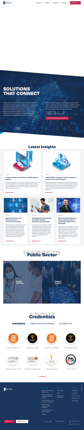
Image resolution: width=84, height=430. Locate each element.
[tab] (18, 324)
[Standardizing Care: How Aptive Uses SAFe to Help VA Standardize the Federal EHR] (42, 205)
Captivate (44, 414)
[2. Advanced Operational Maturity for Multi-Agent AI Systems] (22, 161)
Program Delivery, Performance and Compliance (46, 406)
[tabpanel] (42, 352)
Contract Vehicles (76, 395)
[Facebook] (43, 421)
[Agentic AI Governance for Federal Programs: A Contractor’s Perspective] (15, 205)
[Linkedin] (48, 421)
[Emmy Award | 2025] (51, 361)
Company (55, 3)
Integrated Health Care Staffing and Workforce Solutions (47, 396)
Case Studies (60, 390)
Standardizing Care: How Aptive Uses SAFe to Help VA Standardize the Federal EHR (42, 220)
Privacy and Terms (59, 421)
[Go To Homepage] (7, 3)
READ (10, 192)
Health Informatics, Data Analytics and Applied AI (47, 401)
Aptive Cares (75, 401)
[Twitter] (45, 421)
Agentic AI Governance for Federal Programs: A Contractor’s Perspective (14, 220)
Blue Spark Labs (75, 398)
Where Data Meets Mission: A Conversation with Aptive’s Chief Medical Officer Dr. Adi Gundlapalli (67, 220)
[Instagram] (51, 421)
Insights (47, 3)
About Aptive (75, 390)
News (58, 393)
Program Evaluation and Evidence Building (47, 410)
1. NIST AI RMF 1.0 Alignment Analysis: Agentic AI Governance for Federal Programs (60, 178)
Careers (64, 3)
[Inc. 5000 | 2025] (71, 361)
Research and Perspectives (60, 396)
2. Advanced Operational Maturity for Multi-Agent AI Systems (22, 178)
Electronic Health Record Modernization (48, 391)
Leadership (74, 393)
